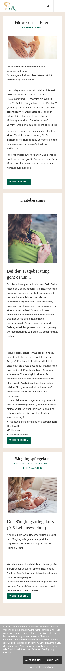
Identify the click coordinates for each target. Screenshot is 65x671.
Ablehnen (53, 660)
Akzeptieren (33, 660)
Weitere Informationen (42, 667)
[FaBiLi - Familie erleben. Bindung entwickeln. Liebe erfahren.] (10, 6)
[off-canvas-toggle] (59, 6)
